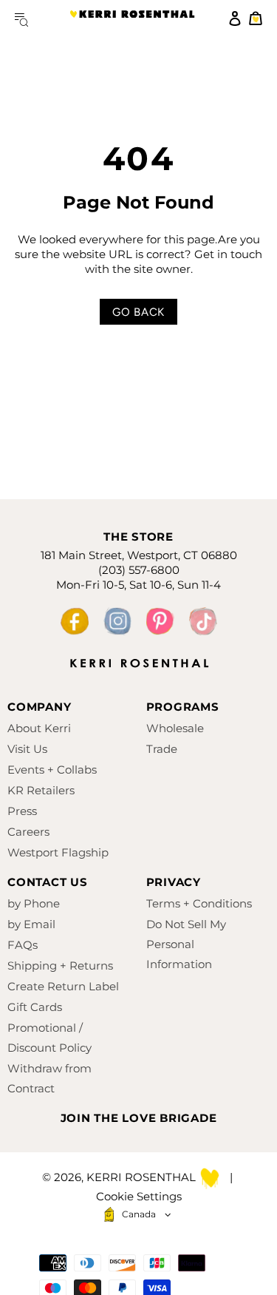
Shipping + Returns (60, 965)
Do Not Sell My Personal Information (186, 944)
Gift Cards (34, 1007)
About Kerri (39, 728)
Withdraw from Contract (49, 1078)
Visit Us (27, 749)
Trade (161, 749)
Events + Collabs (52, 770)
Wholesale (175, 728)
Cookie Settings (139, 1196)
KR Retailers (41, 790)
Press (22, 811)
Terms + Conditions (199, 903)
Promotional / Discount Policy (49, 1038)
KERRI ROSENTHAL (132, 18)
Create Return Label (63, 986)
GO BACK (138, 312)
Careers (28, 832)
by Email (31, 924)
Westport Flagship (58, 852)
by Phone (33, 903)
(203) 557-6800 (138, 570)
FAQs (22, 945)
